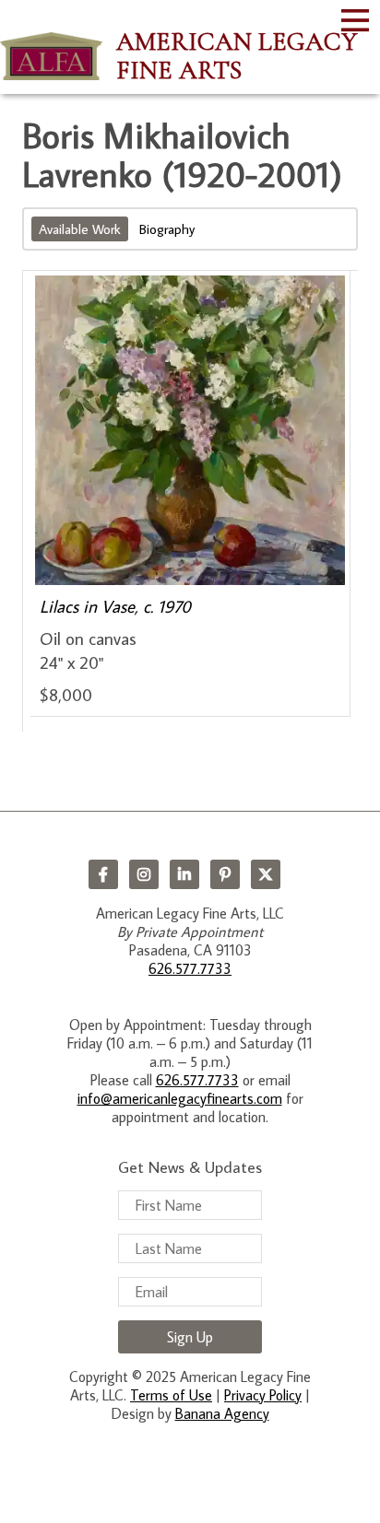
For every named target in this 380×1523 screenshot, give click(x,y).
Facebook (103, 874)
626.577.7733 (190, 968)
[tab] (81, 229)
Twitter (265, 874)
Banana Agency (222, 1413)
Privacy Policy (263, 1395)
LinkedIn (184, 874)
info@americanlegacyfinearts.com (179, 1098)
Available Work (80, 229)
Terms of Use (171, 1395)
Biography (167, 229)
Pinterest (225, 874)
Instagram (144, 874)
